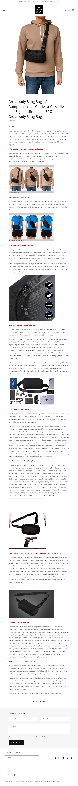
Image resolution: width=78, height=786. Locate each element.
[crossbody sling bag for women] (31, 241)
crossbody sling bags (19, 693)
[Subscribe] (37, 757)
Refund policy (29, 781)
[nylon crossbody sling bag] (32, 321)
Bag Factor (11, 781)
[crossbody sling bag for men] (31, 193)
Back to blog (40, 701)
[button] (4, 10)
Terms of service (47, 781)
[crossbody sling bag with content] (32, 405)
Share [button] (12, 126)
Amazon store (58, 693)
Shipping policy (57, 781)
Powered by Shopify (19, 781)
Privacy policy (38, 781)
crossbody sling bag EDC (44, 479)
